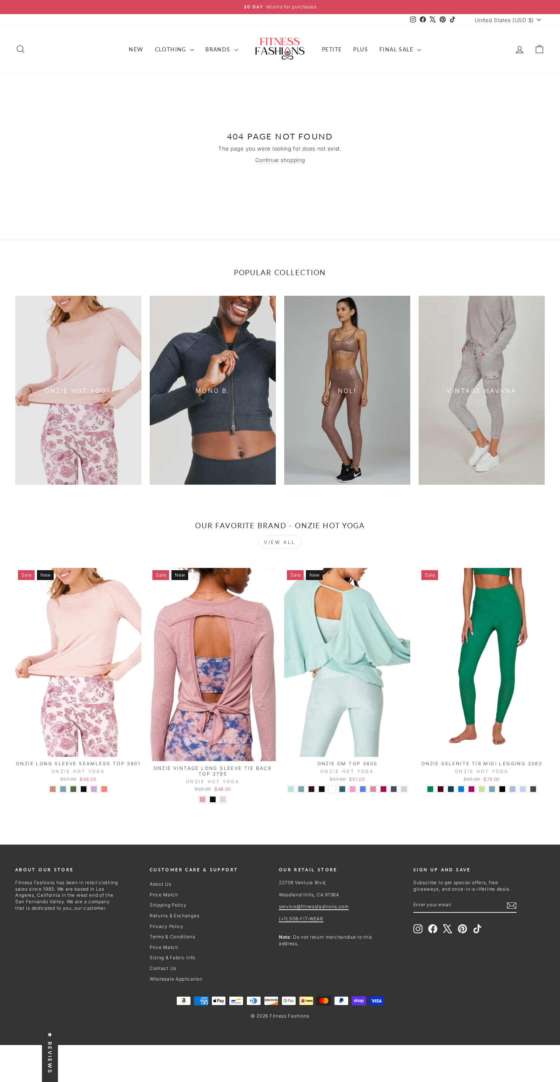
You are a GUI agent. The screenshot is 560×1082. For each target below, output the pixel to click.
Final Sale (397, 49)
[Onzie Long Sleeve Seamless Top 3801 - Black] (83, 789)
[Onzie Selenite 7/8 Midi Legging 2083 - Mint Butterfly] (481, 789)
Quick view (78, 749)
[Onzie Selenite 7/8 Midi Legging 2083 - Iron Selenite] (533, 789)
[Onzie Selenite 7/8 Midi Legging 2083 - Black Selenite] (502, 789)
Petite (332, 49)
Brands (218, 49)
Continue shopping (280, 160)
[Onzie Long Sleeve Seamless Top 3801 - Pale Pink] (52, 789)
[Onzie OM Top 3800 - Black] (321, 789)
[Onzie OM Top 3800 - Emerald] (342, 789)
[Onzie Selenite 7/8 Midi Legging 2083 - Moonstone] (492, 789)
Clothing (172, 49)
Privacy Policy (167, 926)
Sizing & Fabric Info (172, 957)
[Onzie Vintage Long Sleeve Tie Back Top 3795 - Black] (212, 799)
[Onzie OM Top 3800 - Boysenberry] (383, 789)
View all (280, 542)
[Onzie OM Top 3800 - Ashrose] (373, 789)
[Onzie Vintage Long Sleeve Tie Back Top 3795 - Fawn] (202, 799)
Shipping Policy (168, 905)
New (136, 49)
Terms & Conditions (172, 936)
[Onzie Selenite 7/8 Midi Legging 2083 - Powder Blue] (512, 789)
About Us (160, 884)
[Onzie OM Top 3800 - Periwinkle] (362, 789)
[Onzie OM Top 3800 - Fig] (311, 789)
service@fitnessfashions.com (314, 906)
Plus (360, 49)
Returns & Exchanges (174, 915)
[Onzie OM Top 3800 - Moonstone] (301, 789)
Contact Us (163, 968)
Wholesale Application (176, 979)
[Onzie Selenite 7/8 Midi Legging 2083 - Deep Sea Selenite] (450, 789)
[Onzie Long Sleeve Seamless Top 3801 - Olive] (73, 789)
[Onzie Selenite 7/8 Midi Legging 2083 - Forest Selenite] (430, 789)
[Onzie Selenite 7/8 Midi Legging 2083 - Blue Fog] (522, 789)
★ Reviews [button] (50, 1053)
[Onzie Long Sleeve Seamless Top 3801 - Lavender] (94, 789)
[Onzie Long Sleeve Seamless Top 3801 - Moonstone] (63, 789)
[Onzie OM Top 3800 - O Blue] (393, 789)
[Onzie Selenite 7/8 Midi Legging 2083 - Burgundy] (440, 789)
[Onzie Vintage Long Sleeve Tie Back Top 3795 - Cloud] (223, 799)
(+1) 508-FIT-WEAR (301, 919)
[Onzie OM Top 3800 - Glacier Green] (290, 789)
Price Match (164, 895)
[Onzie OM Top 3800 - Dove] (404, 789)
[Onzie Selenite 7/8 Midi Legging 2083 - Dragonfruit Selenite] (471, 789)
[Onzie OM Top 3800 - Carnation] (352, 789)
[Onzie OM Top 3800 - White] (332, 789)
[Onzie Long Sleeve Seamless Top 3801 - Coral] (104, 789)
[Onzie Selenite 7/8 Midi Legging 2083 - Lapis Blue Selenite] (461, 789)
